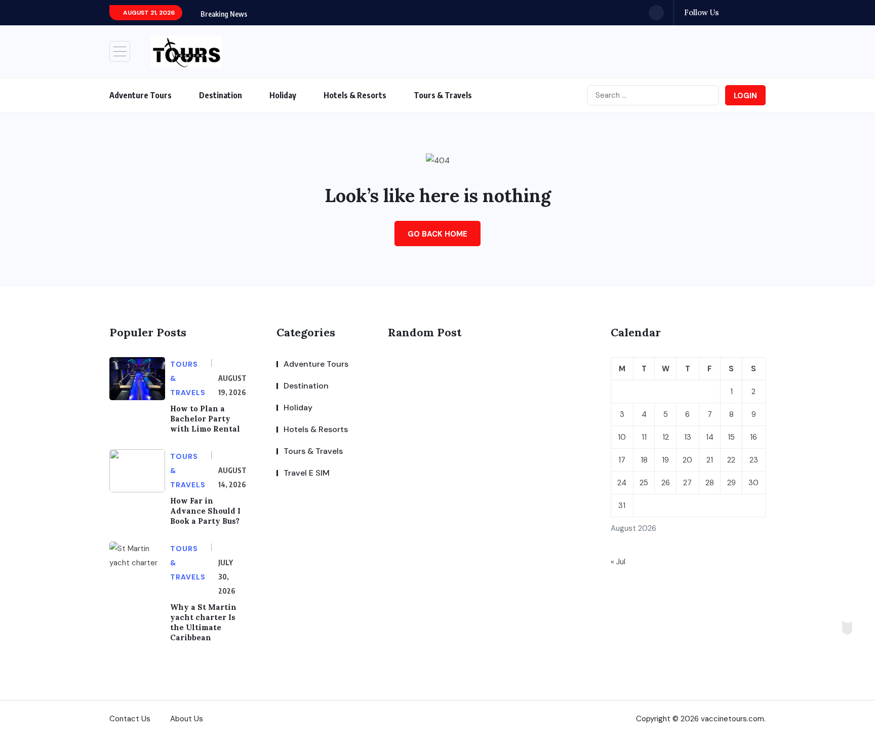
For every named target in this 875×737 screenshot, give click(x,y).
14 (709, 437)
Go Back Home (437, 234)
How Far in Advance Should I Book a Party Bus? (205, 511)
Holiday (282, 95)
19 (665, 460)
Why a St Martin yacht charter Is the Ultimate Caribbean (203, 622)
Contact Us (129, 719)
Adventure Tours (140, 95)
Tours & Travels (443, 95)
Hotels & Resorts (355, 95)
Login (745, 96)
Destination (220, 95)
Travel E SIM (307, 473)
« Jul (618, 562)
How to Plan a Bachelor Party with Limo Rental (205, 419)
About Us (186, 719)
